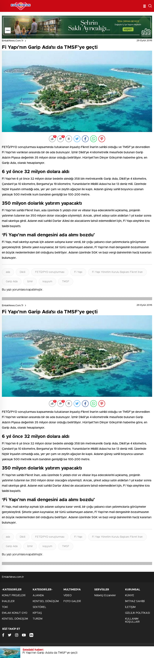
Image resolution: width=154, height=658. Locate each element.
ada (8, 272)
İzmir (30, 281)
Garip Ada (11, 281)
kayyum (47, 281)
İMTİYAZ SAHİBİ (135, 601)
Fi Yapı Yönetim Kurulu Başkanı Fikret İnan (117, 272)
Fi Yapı (78, 272)
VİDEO (67, 595)
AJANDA (38, 595)
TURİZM (37, 619)
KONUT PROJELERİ (13, 595)
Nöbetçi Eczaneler (105, 595)
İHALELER (8, 601)
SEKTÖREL (39, 607)
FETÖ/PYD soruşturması (49, 272)
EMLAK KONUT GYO (14, 613)
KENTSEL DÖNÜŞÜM (15, 619)
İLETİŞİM (130, 607)
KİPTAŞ (37, 613)
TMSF (65, 281)
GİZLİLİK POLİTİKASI (137, 613)
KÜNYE (129, 595)
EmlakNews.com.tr (12, 41)
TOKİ (5, 607)
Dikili (22, 272)
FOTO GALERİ (72, 601)
